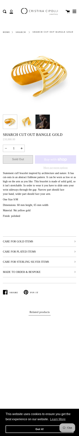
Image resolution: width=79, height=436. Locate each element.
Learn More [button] (58, 419)
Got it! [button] (39, 429)
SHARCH (21, 32)
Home (6, 32)
